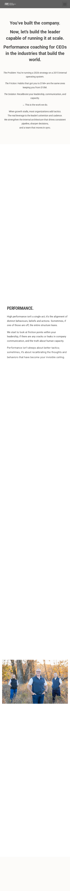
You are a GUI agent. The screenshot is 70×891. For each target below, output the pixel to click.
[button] (64, 4)
